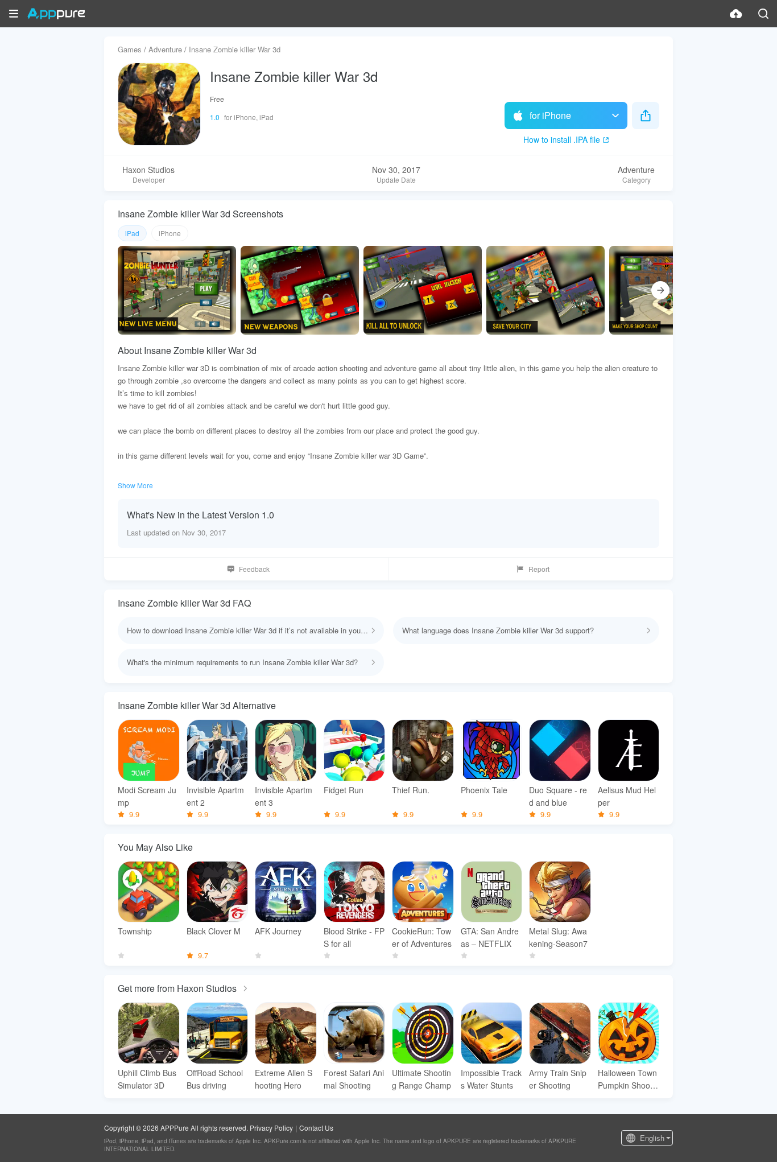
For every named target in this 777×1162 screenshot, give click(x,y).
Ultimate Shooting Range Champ (421, 1079)
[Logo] (56, 13)
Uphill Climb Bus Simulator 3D (147, 1079)
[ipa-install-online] (736, 13)
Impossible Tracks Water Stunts (491, 1079)
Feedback (254, 569)
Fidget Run (343, 790)
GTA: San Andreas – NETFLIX (490, 937)
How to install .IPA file (561, 139)
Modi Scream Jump (147, 796)
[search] (763, 13)
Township (135, 931)
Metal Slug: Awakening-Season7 (558, 937)
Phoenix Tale (484, 790)
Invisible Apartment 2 (215, 796)
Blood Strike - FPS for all (354, 937)
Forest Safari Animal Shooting (354, 1079)
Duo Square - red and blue (558, 796)
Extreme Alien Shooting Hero (283, 1079)
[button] (13, 13)
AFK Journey (278, 931)
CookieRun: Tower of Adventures (422, 937)
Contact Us (316, 1127)
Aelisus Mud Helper (627, 796)
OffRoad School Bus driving (215, 1079)
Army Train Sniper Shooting (557, 1079)
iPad (132, 233)
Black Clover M (214, 931)
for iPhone (550, 115)
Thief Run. (410, 790)
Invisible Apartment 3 (283, 796)
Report (538, 569)
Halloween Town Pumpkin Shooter (627, 1079)
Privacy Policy (271, 1127)
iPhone (170, 233)
